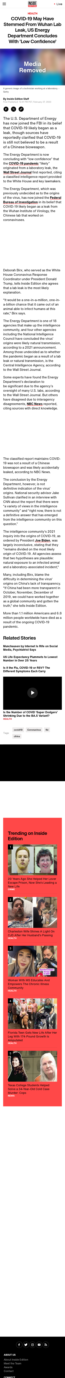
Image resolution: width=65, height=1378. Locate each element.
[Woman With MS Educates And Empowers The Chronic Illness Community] (32, 969)
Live (59, 4)
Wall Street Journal (17, 172)
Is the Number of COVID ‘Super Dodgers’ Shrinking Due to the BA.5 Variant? (30, 714)
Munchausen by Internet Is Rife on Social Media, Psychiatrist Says (30, 647)
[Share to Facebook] (6, 109)
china (17, 736)
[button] (32, 693)
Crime (11, 889)
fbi (47, 729)
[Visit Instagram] (32, 1345)
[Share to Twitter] (13, 109)
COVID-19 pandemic (24, 163)
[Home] (32, 3)
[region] (32, 693)
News (11, 1096)
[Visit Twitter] (26, 1345)
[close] (61, 748)
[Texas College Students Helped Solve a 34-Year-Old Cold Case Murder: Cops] (32, 1074)
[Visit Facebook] (19, 1345)
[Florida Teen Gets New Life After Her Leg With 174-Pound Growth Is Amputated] (32, 1021)
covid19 (18, 729)
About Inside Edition (16, 1360)
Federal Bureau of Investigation (32, 199)
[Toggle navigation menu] (4, 4)
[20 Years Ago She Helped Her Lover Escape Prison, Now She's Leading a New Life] (32, 867)
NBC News (35, 404)
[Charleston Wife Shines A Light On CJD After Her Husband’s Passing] (32, 918)
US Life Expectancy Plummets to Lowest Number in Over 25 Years (30, 658)
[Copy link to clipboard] (21, 109)
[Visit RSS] (46, 1345)
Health (32, 13)
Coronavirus (34, 729)
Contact (9, 1371)
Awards (8, 1367)
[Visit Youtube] (39, 1345)
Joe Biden (42, 540)
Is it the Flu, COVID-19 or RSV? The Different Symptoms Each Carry (26, 669)
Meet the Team (12, 1363)
